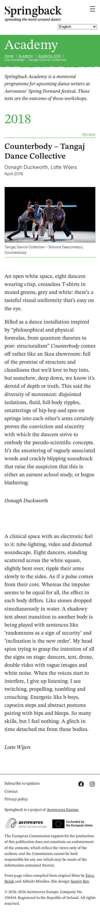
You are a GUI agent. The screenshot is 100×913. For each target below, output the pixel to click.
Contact (11, 791)
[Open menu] (92, 8)
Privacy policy (16, 799)
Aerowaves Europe (62, 810)
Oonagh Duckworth (26, 167)
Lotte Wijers (64, 167)
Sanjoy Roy (80, 881)
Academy (31, 45)
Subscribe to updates (22, 783)
